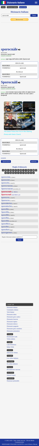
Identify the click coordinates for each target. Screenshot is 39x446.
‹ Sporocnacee (6, 161)
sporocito (5, 183)
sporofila (5, 209)
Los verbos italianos (12, 358)
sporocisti (5, 180)
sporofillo (5, 215)
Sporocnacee (7, 189)
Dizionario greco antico (13, 317)
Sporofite (5, 221)
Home (3, 7)
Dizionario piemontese (13, 331)
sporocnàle (23, 7)
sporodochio (6, 206)
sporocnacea (7, 186)
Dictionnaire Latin (12, 336)
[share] (31, 114)
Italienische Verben (12, 352)
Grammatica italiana (12, 310)
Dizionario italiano (12, 307)
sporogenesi (6, 232)
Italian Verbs (10, 347)
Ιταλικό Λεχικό (11, 375)
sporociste (5, 177)
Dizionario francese (12, 319)
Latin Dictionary (11, 344)
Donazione (19, 19)
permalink (3, 158)
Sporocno (5, 200)
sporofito (5, 227)
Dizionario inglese (12, 321)
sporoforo (5, 230)
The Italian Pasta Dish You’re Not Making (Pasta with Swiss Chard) (19, 115)
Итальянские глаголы (13, 369)
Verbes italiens (11, 339)
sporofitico (5, 224)
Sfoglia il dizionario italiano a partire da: (12, 237)
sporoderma (6, 203)
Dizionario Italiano (12, 7)
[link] (7, 115)
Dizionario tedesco (12, 324)
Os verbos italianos (12, 364)
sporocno (5, 197)
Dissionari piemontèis (13, 381)
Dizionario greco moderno (14, 328)
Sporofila (5, 212)
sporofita (5, 218)
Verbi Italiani (10, 312)
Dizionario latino (11, 314)
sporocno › (34, 161)
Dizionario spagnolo (12, 326)
